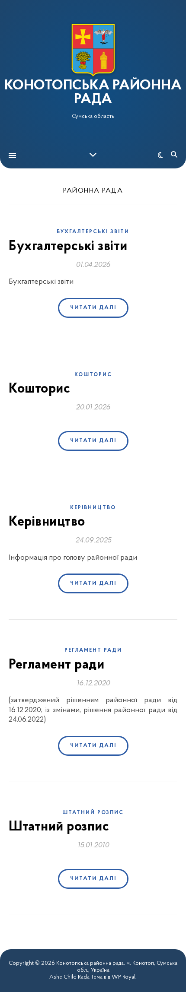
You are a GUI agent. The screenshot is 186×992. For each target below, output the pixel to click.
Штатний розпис (93, 812)
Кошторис (93, 374)
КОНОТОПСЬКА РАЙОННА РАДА (93, 93)
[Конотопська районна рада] (93, 50)
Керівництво (93, 507)
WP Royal (123, 977)
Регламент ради (93, 650)
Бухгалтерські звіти (93, 232)
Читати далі (93, 308)
